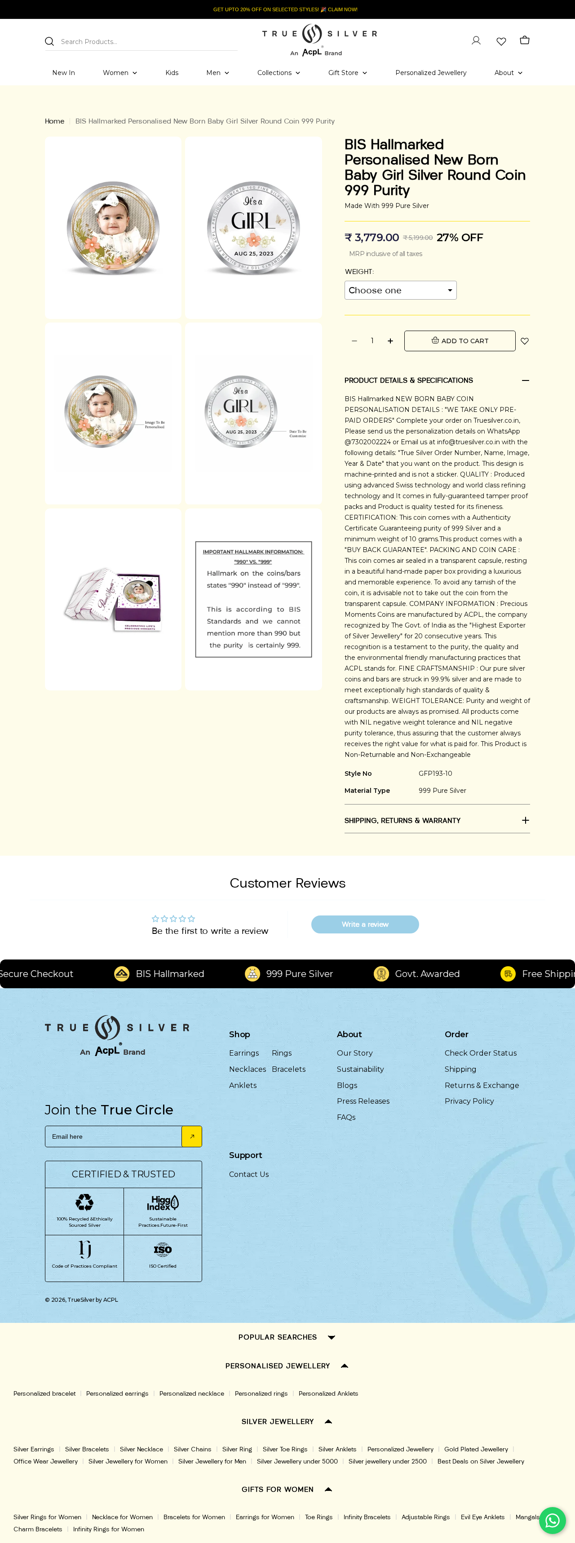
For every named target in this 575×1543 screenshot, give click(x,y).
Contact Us (249, 1174)
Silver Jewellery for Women (128, 1461)
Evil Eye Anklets (483, 1517)
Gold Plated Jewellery (476, 1449)
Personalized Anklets (328, 1393)
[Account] (476, 40)
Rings (282, 1053)
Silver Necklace (141, 1449)
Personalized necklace (191, 1393)
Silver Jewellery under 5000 (297, 1461)
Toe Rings (319, 1517)
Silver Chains (193, 1449)
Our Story (355, 1053)
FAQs (346, 1117)
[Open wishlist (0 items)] (500, 40)
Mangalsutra (533, 1517)
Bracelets (288, 1069)
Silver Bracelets (87, 1449)
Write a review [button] (365, 924)
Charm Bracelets (37, 1529)
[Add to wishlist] (524, 341)
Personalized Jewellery (400, 1449)
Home (54, 121)
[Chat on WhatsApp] (552, 1520)
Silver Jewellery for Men (212, 1461)
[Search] (49, 41)
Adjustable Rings (426, 1517)
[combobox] (141, 40)
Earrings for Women (265, 1517)
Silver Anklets (337, 1449)
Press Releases (363, 1101)
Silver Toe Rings (285, 1449)
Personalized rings (261, 1393)
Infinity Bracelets (367, 1517)
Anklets (243, 1085)
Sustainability (360, 1069)
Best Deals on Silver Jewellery (481, 1461)
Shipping (461, 1069)
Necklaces (247, 1069)
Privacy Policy (469, 1101)
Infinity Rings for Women (108, 1529)
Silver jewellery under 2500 (388, 1461)
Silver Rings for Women (47, 1517)
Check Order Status (481, 1053)
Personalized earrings (117, 1393)
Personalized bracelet (44, 1393)
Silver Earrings (33, 1449)
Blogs (347, 1085)
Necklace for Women (122, 1517)
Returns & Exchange (482, 1085)
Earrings (244, 1053)
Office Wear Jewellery (45, 1461)
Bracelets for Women (194, 1517)
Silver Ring (237, 1449)
